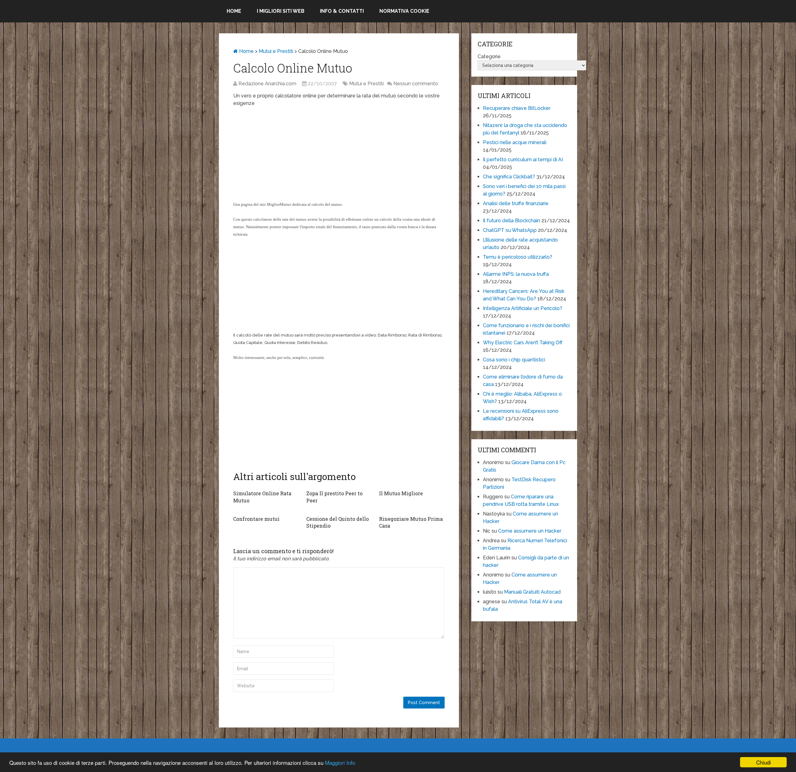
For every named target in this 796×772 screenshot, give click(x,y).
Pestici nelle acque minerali (514, 142)
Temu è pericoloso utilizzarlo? (517, 257)
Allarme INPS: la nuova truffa (516, 274)
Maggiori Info (340, 762)
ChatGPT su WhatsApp (510, 230)
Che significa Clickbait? (509, 177)
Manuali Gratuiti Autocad (532, 592)
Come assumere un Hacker (529, 531)
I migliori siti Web (280, 11)
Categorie (489, 56)
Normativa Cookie (404, 11)
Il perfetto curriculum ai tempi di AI (523, 159)
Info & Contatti (342, 11)
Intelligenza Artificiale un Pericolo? (522, 308)
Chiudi (763, 762)
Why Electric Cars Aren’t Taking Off (522, 343)
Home (234, 11)
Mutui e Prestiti (276, 51)
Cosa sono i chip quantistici (514, 360)
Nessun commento (415, 84)
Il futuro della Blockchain (511, 221)
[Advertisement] (339, 156)
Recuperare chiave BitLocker (516, 108)
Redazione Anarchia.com (267, 84)
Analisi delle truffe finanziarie (515, 203)
